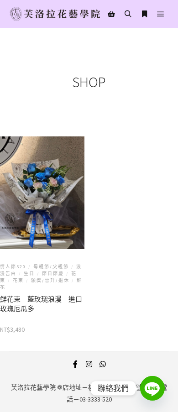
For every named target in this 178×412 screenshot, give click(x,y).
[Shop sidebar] (111, 14)
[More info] (144, 14)
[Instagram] (89, 364)
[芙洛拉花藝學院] (54, 14)
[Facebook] (75, 364)
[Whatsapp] (103, 364)
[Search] (128, 14)
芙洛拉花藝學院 (33, 387)
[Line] (152, 388)
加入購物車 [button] (42, 216)
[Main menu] (160, 14)
